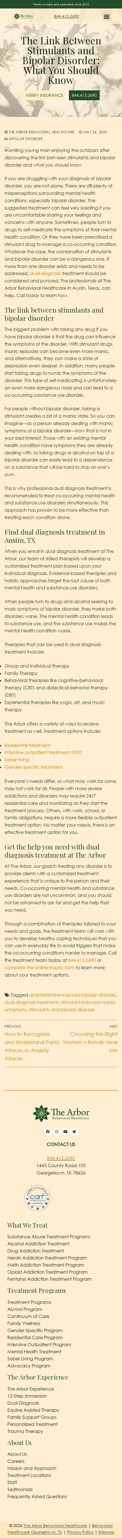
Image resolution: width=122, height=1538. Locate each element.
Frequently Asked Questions (37, 1496)
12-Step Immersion (27, 1396)
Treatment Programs (29, 1302)
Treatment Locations (29, 1475)
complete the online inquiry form (40, 967)
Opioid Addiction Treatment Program (47, 1272)
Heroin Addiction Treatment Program (47, 1258)
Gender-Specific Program (35, 1330)
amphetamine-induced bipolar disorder (72, 995)
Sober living (17, 760)
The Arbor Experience (30, 1389)
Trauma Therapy (25, 1431)
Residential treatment (28, 745)
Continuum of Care (28, 1316)
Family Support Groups (31, 1417)
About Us (17, 1454)
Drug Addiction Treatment (35, 1251)
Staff (12, 1482)
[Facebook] (48, 1131)
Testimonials (20, 1489)
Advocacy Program (29, 1366)
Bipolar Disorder (26, 139)
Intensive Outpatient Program (39, 1344)
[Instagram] (56, 1131)
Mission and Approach (31, 1468)
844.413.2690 (66, 16)
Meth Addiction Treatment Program (45, 1265)
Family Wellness (23, 1323)
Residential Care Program (35, 1337)
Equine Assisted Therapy (33, 1410)
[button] (107, 16)
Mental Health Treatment (34, 1351)
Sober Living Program (30, 1358)
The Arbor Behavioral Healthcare (41, 132)
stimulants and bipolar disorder (62, 1009)
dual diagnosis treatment (31, 1002)
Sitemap (106, 1532)
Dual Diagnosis (23, 1403)
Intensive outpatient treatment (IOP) (43, 752)
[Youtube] (65, 1131)
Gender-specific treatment (33, 767)
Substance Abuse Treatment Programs (48, 1236)
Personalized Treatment (32, 1424)
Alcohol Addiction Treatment (38, 1244)
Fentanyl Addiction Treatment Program (49, 1279)
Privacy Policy (81, 1532)
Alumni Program (24, 1309)
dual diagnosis (45, 273)
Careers (15, 1461)
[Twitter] (74, 1131)
